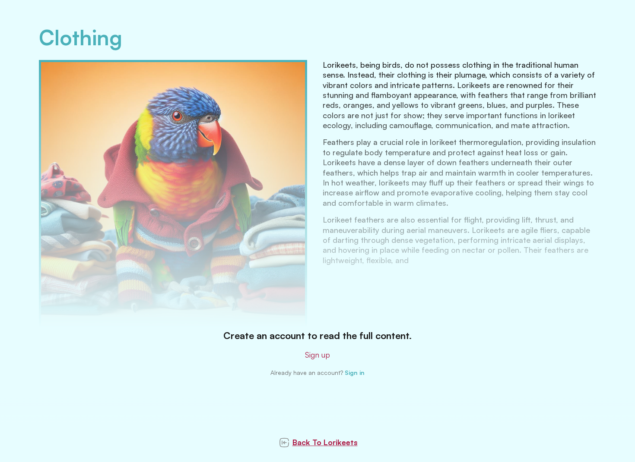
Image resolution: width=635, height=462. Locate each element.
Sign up (317, 354)
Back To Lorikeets (325, 442)
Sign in (355, 372)
